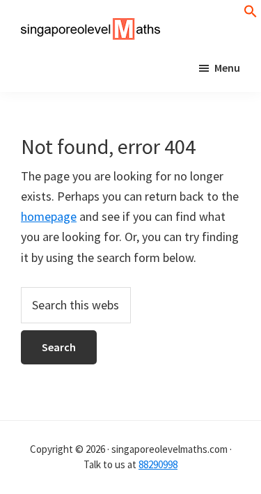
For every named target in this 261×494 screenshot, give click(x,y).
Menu (227, 68)
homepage (49, 216)
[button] (251, 14)
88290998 (158, 464)
